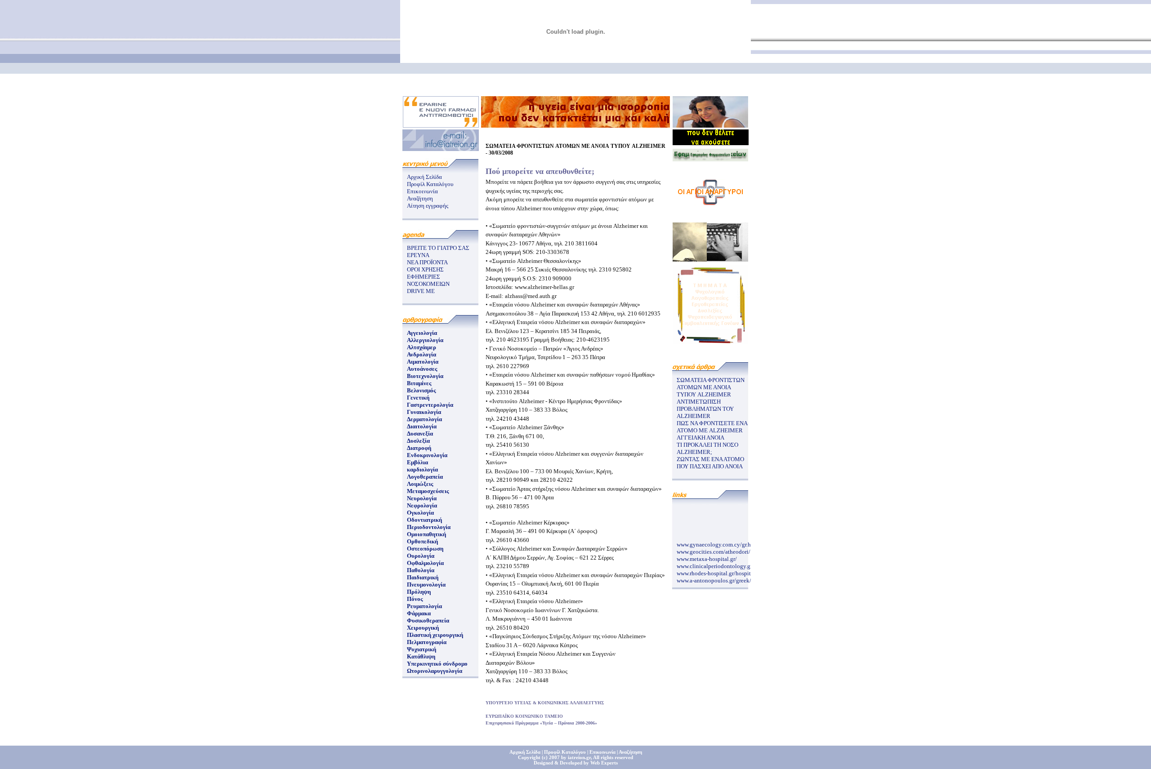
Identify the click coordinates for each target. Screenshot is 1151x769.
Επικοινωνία (422, 191)
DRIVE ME (421, 291)
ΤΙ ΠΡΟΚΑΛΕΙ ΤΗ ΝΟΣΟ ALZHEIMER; (707, 448)
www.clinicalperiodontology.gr (714, 563)
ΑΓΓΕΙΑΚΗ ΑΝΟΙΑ (700, 437)
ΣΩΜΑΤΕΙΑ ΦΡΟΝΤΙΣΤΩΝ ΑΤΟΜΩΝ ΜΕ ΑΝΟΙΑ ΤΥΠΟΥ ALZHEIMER (711, 387)
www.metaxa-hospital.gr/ (707, 555)
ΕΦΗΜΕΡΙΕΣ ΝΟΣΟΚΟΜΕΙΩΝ (428, 280)
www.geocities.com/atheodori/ (713, 548)
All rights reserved (613, 757)
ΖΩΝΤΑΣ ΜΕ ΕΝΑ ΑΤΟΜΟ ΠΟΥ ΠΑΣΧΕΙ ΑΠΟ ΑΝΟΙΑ (710, 463)
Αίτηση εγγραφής (427, 205)
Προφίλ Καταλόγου (430, 184)
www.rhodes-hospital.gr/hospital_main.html (730, 570)
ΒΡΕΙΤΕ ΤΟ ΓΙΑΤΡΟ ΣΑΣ (438, 247)
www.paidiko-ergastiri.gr (706, 584)
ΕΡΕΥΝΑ (418, 255)
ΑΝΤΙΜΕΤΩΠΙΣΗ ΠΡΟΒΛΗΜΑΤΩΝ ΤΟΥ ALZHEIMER (705, 408)
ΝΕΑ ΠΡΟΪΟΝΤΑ (427, 262)
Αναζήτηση (420, 198)
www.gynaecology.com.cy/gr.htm (717, 541)
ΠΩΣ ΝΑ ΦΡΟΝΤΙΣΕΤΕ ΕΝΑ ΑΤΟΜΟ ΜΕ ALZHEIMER (712, 427)
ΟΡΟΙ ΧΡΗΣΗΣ (425, 269)
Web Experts (604, 762)
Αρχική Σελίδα (424, 176)
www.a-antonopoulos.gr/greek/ (714, 577)
